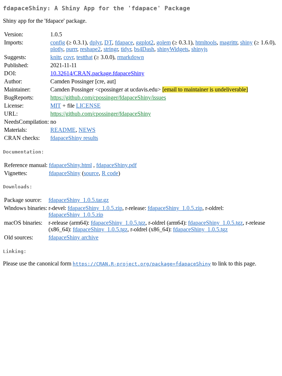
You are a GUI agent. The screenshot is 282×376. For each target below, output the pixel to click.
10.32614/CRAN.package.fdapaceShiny (97, 73)
